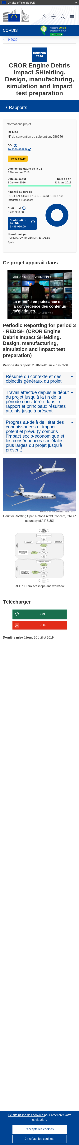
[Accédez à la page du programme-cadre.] (39, 54)
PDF (43, 625)
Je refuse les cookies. (39, 1138)
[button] (53, 16)
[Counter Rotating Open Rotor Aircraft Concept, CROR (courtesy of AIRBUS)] (39, 485)
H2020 (12, 39)
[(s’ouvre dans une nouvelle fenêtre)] (16, 15)
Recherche (62, 16)
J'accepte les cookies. (39, 1129)
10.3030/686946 (18, 149)
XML (43, 614)
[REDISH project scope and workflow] (39, 555)
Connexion (44, 16)
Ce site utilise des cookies (26, 1115)
